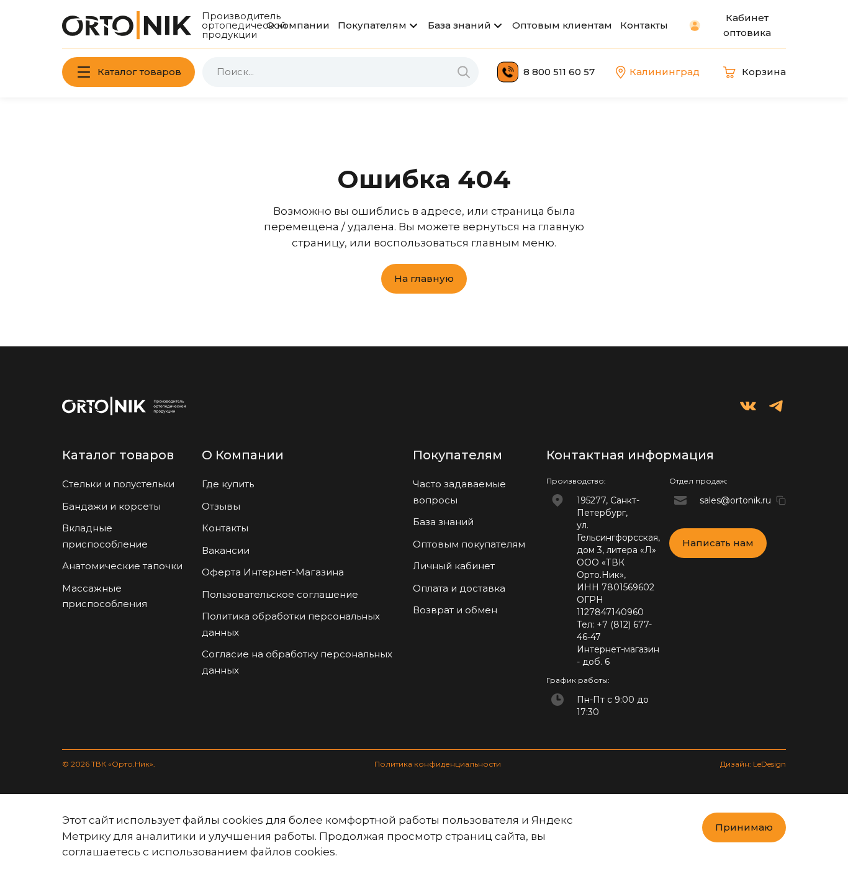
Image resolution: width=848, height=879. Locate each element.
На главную (424, 278)
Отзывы (221, 506)
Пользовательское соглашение (280, 594)
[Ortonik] (126, 25)
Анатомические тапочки (122, 566)
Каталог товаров (139, 72)
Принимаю (744, 827)
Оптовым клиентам (562, 25)
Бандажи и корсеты (111, 506)
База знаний (459, 25)
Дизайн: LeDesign (753, 764)
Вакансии (226, 550)
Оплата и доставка (459, 588)
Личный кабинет (454, 566)
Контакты (644, 25)
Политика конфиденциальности (437, 764)
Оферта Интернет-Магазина (273, 572)
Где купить (228, 484)
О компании (298, 25)
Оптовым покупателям (469, 544)
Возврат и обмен (455, 610)
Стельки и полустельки (118, 484)
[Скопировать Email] (781, 500)
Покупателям (372, 25)
